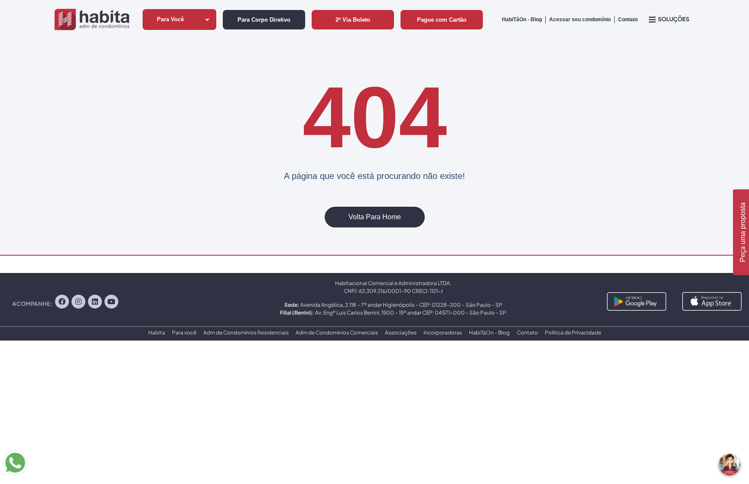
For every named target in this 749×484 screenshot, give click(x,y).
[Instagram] (78, 302)
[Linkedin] (95, 302)
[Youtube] (111, 302)
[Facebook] (62, 302)
